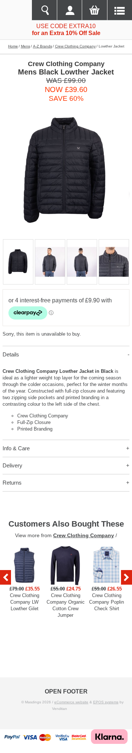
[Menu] (119, 10)
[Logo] (16, 10)
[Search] (44, 10)
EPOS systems (105, 702)
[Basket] (94, 10)
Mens (25, 46)
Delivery (12, 465)
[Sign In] (69, 10)
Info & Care (16, 448)
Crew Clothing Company (75, 46)
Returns (12, 482)
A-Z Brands (42, 46)
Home (13, 46)
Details (11, 354)
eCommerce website (71, 702)
